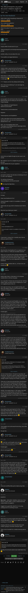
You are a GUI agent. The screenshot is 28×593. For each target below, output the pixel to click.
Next (19, 556)
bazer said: (4, 140)
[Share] (23, 44)
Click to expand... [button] (14, 152)
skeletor (7, 489)
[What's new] (26, 1)
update (2, 12)
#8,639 (25, 516)
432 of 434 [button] (14, 556)
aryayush (4, 10)
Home (2, 589)
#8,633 (25, 406)
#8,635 (25, 439)
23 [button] (3, 24)
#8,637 (25, 482)
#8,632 (25, 357)
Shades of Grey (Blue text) (7, 585)
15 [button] (3, 31)
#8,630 (25, 298)
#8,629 (25, 274)
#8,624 (25, 137)
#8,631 (25, 335)
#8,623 (25, 96)
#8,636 (25, 460)
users (6, 12)
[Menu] (2, 2)
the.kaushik (8, 60)
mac (23, 10)
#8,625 (25, 172)
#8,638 (25, 494)
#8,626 (25, 192)
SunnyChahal (8, 418)
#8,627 (25, 219)
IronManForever (9, 242)
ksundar (7, 187)
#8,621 (25, 44)
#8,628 (25, 247)
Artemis (7, 293)
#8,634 (25, 424)
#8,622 (25, 65)
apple (20, 10)
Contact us (3, 587)
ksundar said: (4, 221)
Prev (9, 556)
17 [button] (3, 20)
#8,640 (25, 539)
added (17, 10)
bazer (6, 38)
